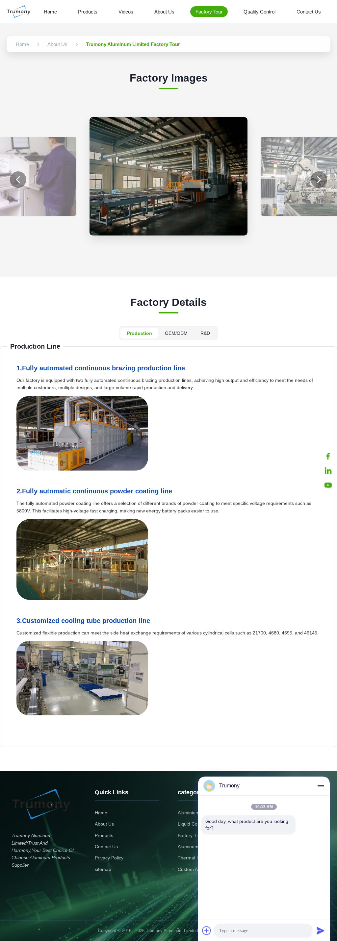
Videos (125, 11)
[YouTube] (328, 485)
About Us (164, 11)
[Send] (320, 930)
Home (50, 11)
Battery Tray (190, 835)
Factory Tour (208, 11)
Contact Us (309, 11)
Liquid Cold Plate (195, 824)
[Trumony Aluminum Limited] (20, 11)
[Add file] (206, 930)
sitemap (103, 869)
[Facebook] (328, 456)
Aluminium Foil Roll (198, 812)
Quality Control (259, 11)
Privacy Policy (109, 857)
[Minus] (320, 786)
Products (87, 11)
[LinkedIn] (328, 470)
